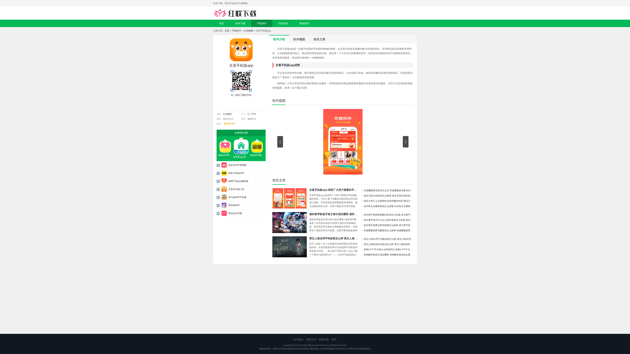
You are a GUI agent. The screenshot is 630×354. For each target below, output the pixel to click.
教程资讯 (304, 23)
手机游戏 (283, 23)
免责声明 (324, 339)
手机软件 (262, 23)
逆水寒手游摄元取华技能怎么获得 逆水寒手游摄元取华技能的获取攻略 (388, 225)
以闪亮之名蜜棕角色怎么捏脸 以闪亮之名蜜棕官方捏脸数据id (388, 206)
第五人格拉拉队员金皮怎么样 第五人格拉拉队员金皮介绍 (388, 244)
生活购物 (248, 30)
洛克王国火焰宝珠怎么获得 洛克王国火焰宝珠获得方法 (388, 195)
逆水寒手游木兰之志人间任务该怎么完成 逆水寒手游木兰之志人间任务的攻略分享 (388, 220)
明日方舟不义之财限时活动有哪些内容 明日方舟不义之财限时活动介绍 (388, 201)
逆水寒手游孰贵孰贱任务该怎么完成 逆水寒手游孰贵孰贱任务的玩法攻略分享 (388, 214)
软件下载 (240, 23)
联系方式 (311, 339)
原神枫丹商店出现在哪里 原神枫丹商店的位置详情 (388, 254)
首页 (221, 23)
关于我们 (298, 339)
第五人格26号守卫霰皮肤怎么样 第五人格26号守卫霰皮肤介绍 (388, 239)
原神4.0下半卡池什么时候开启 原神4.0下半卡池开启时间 (388, 249)
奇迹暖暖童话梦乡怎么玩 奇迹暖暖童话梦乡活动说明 (388, 190)
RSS (333, 339)
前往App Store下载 (243, 102)
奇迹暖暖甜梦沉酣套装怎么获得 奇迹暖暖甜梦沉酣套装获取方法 (388, 230)
